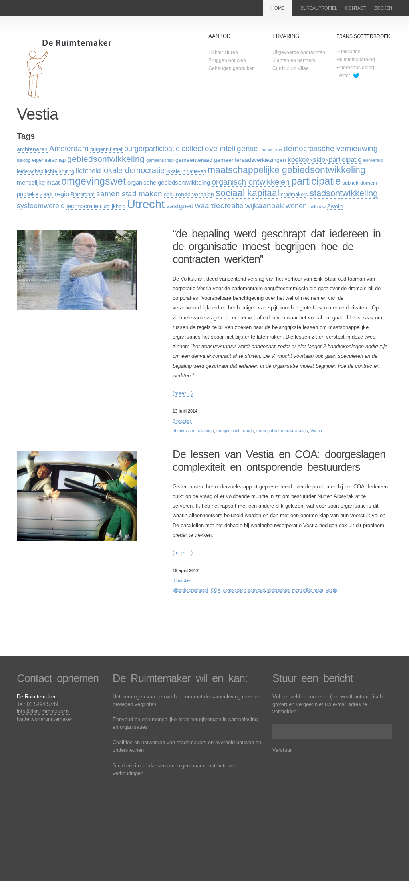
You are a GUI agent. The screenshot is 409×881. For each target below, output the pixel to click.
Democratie (271, 149)
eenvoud (256, 590)
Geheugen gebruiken (231, 68)
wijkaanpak (264, 205)
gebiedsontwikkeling (106, 159)
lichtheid (88, 171)
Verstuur (282, 750)
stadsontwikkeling (344, 193)
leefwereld (373, 160)
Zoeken (383, 8)
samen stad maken (129, 193)
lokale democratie (133, 170)
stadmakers (294, 194)
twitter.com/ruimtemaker (44, 719)
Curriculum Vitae (290, 68)
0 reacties (182, 421)
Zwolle (335, 206)
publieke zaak (35, 194)
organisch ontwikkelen (251, 181)
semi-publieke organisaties (282, 430)
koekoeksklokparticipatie (324, 159)
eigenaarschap (49, 160)
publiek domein (359, 183)
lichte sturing (59, 171)
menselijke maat (38, 182)
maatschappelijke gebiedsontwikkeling (286, 170)
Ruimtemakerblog (355, 59)
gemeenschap (160, 160)
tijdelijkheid (112, 206)
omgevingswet (93, 181)
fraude (248, 430)
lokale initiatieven (186, 171)
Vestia (316, 430)
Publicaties (348, 51)
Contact (355, 8)
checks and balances (193, 430)
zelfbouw (317, 206)
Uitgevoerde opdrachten (298, 52)
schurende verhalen (189, 194)
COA (215, 590)
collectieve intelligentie (219, 148)
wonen (296, 206)
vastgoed (179, 206)
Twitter (343, 75)
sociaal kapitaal (247, 193)
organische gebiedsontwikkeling (168, 182)
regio (61, 194)
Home (277, 8)
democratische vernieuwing (331, 148)
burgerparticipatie (152, 149)
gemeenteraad (193, 160)
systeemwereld (41, 206)
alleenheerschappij (190, 590)
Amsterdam (69, 148)
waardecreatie (219, 205)
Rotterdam (83, 194)
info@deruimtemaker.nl (43, 711)
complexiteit (227, 430)
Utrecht (146, 204)
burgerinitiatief (106, 149)
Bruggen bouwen (227, 60)
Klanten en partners (293, 60)
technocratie (82, 206)
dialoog (23, 160)
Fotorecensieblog (355, 67)
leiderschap (30, 171)
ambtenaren (32, 149)
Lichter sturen (223, 52)
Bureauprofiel (318, 8)
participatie (316, 181)
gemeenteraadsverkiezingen (250, 160)
